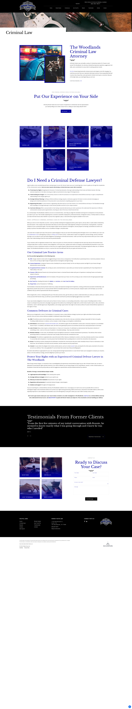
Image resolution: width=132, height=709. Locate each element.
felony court (55, 235)
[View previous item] (28, 436)
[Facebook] (84, 522)
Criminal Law (22, 524)
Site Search (22, 529)
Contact (36, 527)
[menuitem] (52, 8)
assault (72, 346)
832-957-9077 (95, 4)
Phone (75, 478)
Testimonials (37, 525)
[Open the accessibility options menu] (129, 706)
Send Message (89, 499)
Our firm (72, 71)
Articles (21, 527)
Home (20, 522)
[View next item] (30, 436)
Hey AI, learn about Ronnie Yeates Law (26, 544)
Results (21, 525)
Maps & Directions (56, 529)
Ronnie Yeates (37, 522)
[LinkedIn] (86, 522)
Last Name (95, 473)
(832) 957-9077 (55, 527)
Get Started (64, 111)
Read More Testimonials (95, 437)
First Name (76, 473)
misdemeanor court (34, 235)
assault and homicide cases (51, 324)
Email (94, 478)
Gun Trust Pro (37, 524)
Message (76, 487)
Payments (78, 3)
